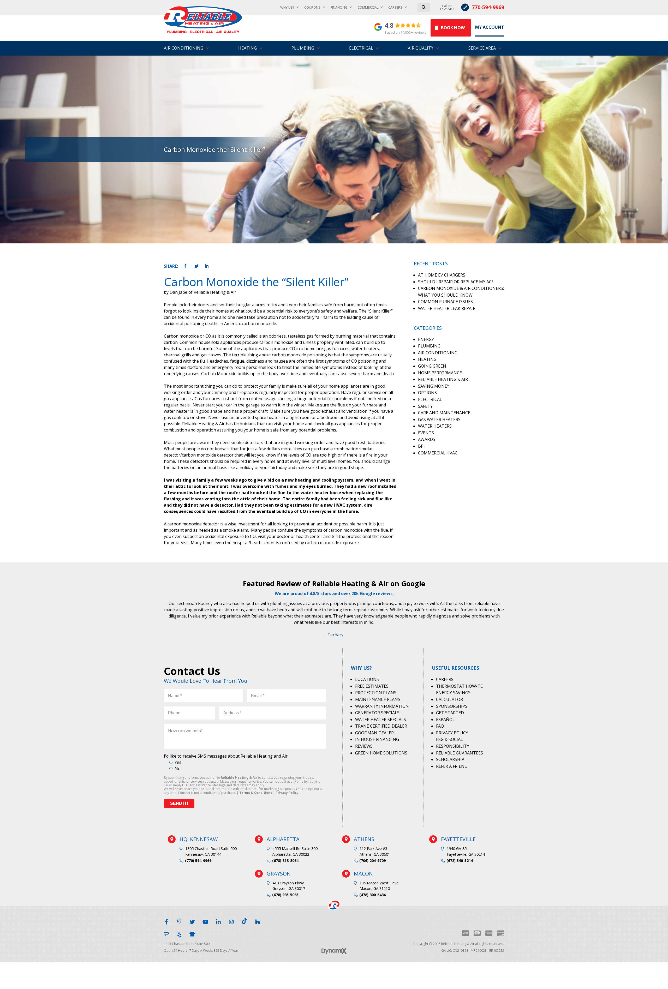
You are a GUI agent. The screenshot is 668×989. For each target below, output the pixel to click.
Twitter (197, 265)
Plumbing (429, 346)
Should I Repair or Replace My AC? (455, 282)
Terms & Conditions (255, 792)
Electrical (430, 399)
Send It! (179, 803)
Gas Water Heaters (439, 419)
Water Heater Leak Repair (446, 308)
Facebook (186, 265)
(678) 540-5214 (459, 860)
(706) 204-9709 (372, 860)
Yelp (179, 933)
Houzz (257, 920)
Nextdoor (192, 933)
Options (427, 392)
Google (413, 583)
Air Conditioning (437, 353)
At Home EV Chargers (441, 275)
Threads (179, 920)
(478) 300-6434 (372, 894)
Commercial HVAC (437, 453)
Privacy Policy (287, 792)
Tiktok (244, 920)
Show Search (424, 7)
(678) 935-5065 (285, 894)
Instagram (231, 920)
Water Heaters (435, 426)
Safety (425, 406)
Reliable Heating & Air (443, 379)
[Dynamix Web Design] (334, 951)
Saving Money (433, 386)
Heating (427, 359)
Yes (178, 762)
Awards (426, 439)
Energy (426, 339)
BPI (421, 446)
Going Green (432, 366)
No (178, 768)
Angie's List (166, 933)
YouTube (205, 920)
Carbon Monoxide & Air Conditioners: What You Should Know (461, 291)
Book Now (453, 28)
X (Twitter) (192, 920)
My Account (489, 27)
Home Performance (440, 373)
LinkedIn (207, 265)
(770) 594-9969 (198, 860)
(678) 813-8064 (285, 860)
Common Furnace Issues (445, 301)
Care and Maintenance (444, 413)
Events (426, 433)
